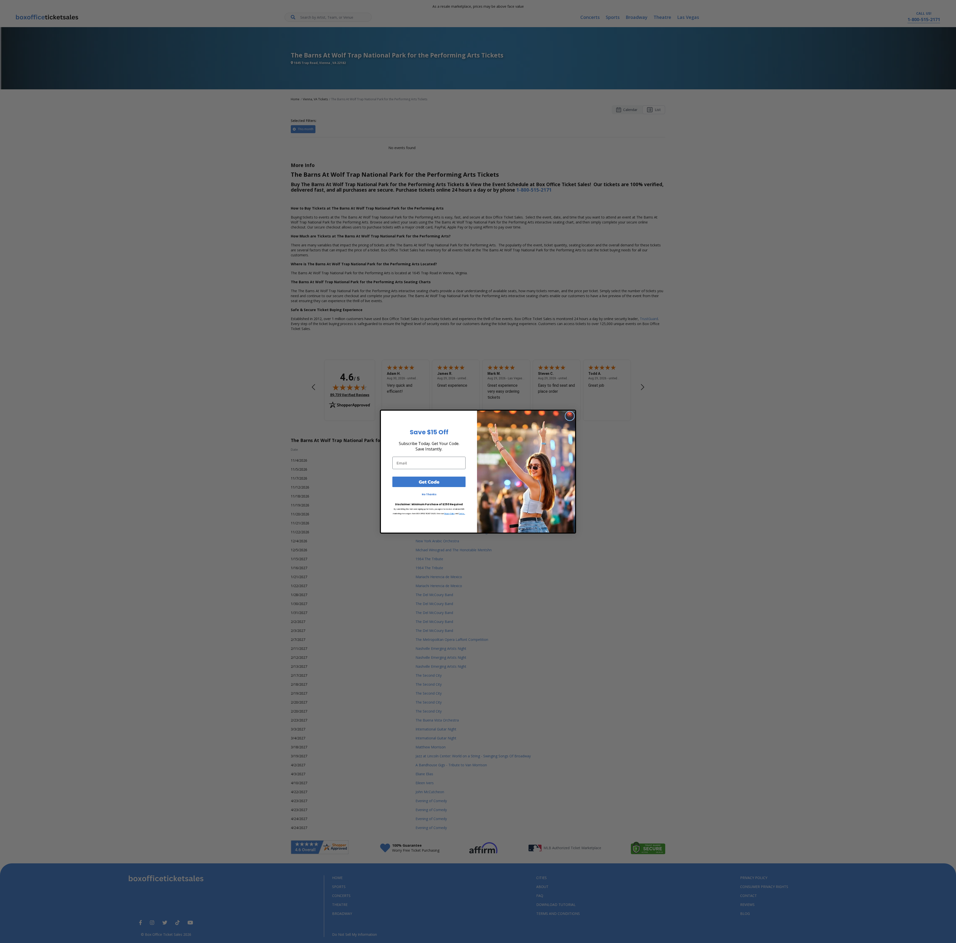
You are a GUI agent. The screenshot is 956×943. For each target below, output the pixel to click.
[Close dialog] (569, 416)
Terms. (462, 513)
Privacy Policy (449, 513)
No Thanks (429, 494)
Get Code (429, 482)
